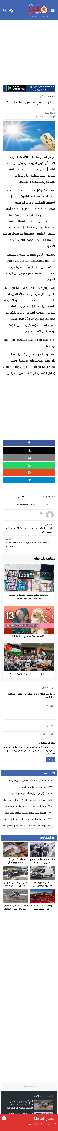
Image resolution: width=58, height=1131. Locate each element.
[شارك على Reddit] (29, 473)
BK (54, 109)
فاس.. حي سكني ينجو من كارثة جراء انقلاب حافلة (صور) (15, 885)
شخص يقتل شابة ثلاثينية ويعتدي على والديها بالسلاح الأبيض (42, 885)
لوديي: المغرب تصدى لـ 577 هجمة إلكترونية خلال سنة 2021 (29, 528)
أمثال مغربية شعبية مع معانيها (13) (29, 636)
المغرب (20, 496)
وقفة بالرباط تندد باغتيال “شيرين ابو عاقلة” (29, 673)
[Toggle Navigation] (54, 10)
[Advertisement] (29, 51)
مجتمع (42, 96)
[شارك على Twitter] (29, 450)
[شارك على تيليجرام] (29, 480)
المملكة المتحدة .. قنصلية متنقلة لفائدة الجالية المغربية (28, 542)
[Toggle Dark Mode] (11, 10)
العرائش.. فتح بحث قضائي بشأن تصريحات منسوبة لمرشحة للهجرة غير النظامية (20, 1104)
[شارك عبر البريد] (29, 458)
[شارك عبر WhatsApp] (29, 465)
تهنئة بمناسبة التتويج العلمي (20, 1113)
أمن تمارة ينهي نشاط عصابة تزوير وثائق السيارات (15, 862)
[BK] (50, 515)
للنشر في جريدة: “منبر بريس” (42, 1123)
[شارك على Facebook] (29, 443)
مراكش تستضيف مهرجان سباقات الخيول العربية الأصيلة (15, 908)
